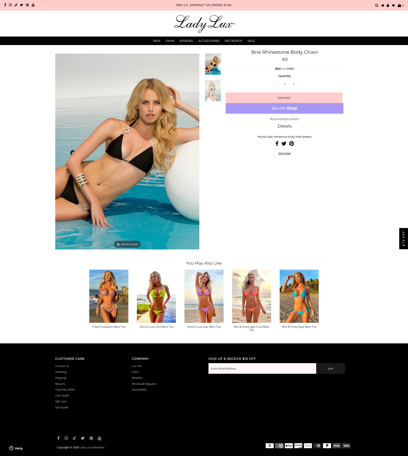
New (157, 41)
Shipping (60, 378)
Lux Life (137, 366)
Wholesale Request (144, 384)
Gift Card (60, 401)
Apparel (186, 41)
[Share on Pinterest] (291, 144)
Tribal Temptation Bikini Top (108, 327)
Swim (170, 41)
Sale (251, 41)
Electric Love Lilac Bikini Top (204, 327)
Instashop (233, 41)
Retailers (137, 378)
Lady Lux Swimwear (92, 447)
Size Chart (284, 153)
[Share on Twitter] (283, 144)
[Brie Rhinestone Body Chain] (212, 67)
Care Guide (62, 395)
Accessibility (139, 389)
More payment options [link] (284, 118)
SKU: (278, 69)
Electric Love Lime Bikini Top (156, 327)
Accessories (209, 41)
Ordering (61, 372)
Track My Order (65, 389)
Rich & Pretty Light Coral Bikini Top (251, 328)
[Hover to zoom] (127, 151)
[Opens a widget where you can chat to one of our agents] (16, 448)
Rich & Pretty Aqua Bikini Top (299, 327)
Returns (60, 384)
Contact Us (62, 366)
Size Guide (61, 407)
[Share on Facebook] (277, 144)
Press (135, 372)
